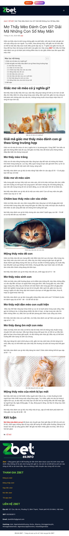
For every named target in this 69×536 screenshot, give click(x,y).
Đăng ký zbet (7, 478)
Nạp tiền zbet (7, 488)
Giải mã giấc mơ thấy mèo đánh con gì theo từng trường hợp (27, 63)
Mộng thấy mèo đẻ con (17, 72)
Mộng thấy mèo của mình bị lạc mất (21, 80)
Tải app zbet (7, 498)
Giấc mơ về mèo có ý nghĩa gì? (16, 61)
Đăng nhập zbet (8, 483)
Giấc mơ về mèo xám (16, 68)
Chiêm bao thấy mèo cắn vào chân (20, 70)
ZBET (51, 48)
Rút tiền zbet (7, 493)
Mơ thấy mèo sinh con (16, 74)
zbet (5, 21)
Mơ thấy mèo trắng (15, 65)
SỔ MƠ (11, 21)
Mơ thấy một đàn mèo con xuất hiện (21, 76)
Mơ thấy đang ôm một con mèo (19, 78)
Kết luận (9, 82)
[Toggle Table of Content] (46, 58)
